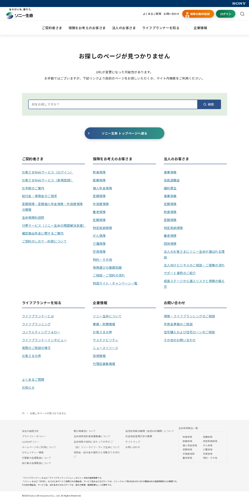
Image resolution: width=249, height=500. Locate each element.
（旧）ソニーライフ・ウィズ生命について (97, 447)
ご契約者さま (52, 27)
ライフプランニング (36, 324)
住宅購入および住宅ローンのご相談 (189, 332)
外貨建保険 (101, 203)
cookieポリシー (30, 441)
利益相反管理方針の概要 (138, 436)
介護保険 (99, 243)
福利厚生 (170, 188)
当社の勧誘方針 (30, 431)
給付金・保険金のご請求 (39, 196)
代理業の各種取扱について (36, 457)
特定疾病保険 (102, 227)
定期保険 (99, 219)
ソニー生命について (107, 316)
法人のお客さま (124, 27)
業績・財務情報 (104, 324)
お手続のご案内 (33, 188)
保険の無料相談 (200, 14)
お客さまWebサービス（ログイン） (48, 172)
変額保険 (99, 196)
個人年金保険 (102, 188)
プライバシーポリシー (34, 436)
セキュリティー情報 (33, 452)
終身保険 (99, 172)
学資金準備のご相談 (178, 324)
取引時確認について (85, 431)
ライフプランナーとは (38, 316)
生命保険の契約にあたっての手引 (92, 441)
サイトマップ (132, 441)
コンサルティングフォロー (41, 332)
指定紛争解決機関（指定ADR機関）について (149, 431)
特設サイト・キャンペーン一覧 (115, 283)
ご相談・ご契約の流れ (109, 275)
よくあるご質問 (152, 14)
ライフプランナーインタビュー (44, 340)
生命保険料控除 (33, 217)
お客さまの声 (31, 355)
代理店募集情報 (104, 363)
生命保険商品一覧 (188, 428)
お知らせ (28, 387)
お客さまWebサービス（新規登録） (48, 180)
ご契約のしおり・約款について (44, 241)
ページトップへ (240, 495)
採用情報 (99, 355)
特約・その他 (102, 259)
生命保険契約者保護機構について (92, 436)
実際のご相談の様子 (36, 347)
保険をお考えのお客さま (87, 27)
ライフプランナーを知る (160, 27)
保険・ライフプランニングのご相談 (189, 316)
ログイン (225, 14)
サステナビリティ (105, 340)
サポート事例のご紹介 (180, 273)
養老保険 (99, 211)
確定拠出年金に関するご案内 (43, 233)
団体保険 (170, 243)
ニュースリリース (105, 347)
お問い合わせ (171, 14)
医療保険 (99, 180)
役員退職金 (172, 180)
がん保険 (99, 235)
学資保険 (99, 251)
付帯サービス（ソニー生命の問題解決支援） (54, 225)
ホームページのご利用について (39, 447)
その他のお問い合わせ (180, 340)
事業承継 (170, 196)
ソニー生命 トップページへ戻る (124, 133)
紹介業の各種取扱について (36, 463)
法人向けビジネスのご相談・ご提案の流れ (194, 265)
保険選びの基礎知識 (107, 267)
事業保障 (170, 172)
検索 (211, 104)
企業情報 (200, 27)
